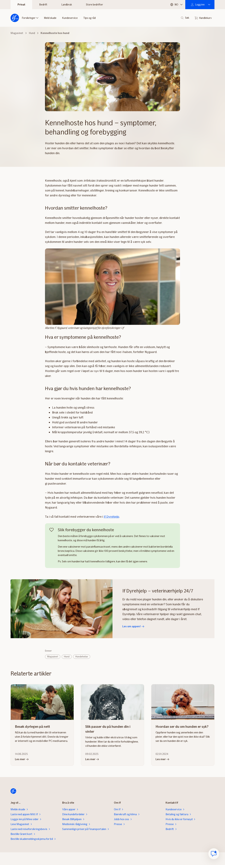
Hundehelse (81, 656)
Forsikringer (29, 18)
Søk (187, 17)
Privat (21, 4)
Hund (66, 656)
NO (176, 4)
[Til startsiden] (15, 18)
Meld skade (50, 18)
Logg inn (200, 4)
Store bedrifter (94, 4)
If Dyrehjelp (111, 517)
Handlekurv (205, 18)
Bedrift (43, 4)
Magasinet (52, 656)
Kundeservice (70, 18)
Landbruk (66, 4)
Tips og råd (89, 18)
